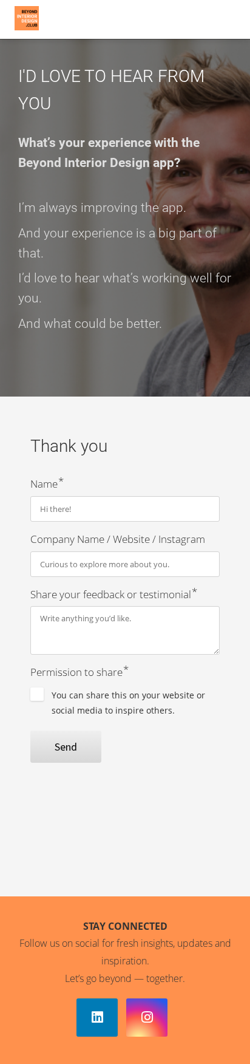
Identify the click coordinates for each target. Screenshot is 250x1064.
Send (66, 747)
